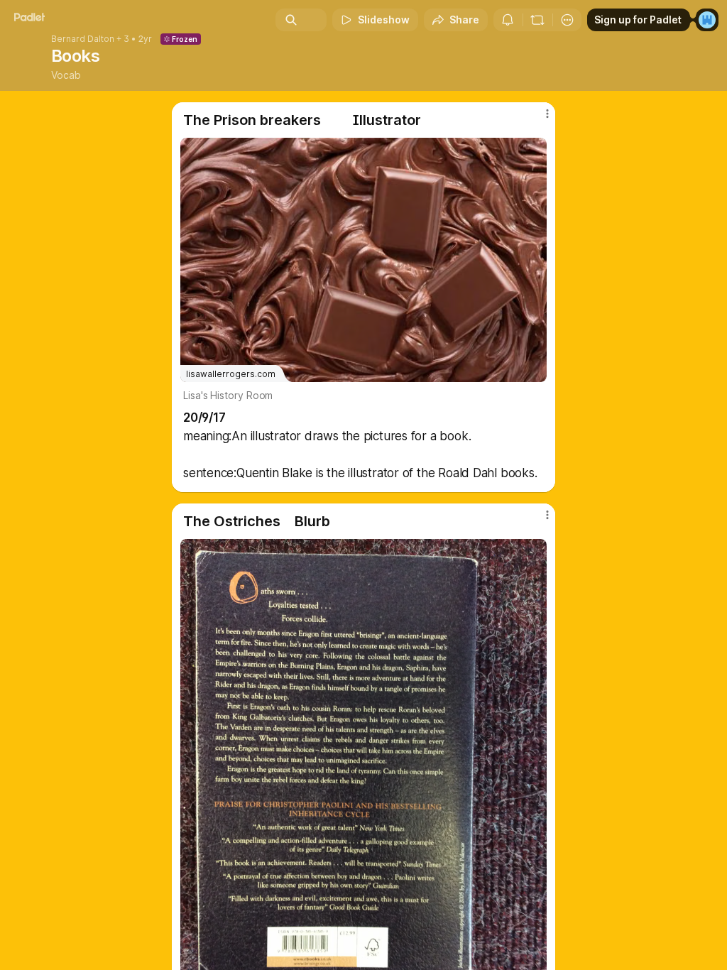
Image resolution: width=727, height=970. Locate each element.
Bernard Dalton (82, 39)
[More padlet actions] (567, 20)
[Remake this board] (537, 20)
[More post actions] (538, 119)
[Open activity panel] (507, 20)
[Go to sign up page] (707, 20)
